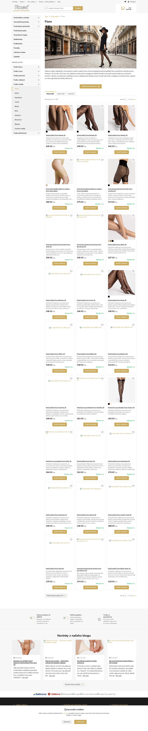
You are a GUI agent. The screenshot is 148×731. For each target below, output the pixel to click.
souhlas (64, 713)
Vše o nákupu (31, 2)
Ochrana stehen (19, 52)
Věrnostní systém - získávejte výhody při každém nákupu (57, 662)
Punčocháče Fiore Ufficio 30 (55, 354)
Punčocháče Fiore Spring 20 (86, 515)
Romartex (18, 120)
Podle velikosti (19, 80)
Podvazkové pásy (20, 31)
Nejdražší (71, 94)
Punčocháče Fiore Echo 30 (86, 461)
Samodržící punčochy (21, 22)
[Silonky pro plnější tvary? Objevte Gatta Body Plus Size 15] (26, 647)
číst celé (25, 678)
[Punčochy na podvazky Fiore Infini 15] (59, 444)
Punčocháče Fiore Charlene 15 (56, 515)
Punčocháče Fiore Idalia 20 (117, 245)
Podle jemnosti (19, 76)
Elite (16, 111)
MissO (17, 106)
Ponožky (17, 48)
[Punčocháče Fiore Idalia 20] (121, 228)
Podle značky (18, 84)
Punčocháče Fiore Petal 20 (117, 300)
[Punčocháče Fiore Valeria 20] (121, 118)
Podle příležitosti (20, 133)
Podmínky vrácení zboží (120, 705)
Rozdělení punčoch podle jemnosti (87, 662)
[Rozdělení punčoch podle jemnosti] (90, 647)
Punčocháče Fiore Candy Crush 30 (119, 515)
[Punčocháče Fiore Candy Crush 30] (121, 498)
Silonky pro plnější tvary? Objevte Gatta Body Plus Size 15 (25, 663)
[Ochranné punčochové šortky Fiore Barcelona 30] (90, 228)
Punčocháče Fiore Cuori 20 (86, 300)
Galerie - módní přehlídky (46, 2)
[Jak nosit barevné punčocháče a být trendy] (122, 647)
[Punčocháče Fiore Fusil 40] (59, 552)
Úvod (46, 16)
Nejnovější (50, 94)
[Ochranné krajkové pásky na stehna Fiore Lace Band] (90, 172)
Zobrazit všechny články (72, 684)
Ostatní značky (20, 129)
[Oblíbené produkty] (125, 2)
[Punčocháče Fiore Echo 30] (90, 444)
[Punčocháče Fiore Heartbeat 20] (121, 444)
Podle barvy (18, 67)
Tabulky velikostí (21, 705)
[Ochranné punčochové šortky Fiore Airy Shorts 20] (90, 552)
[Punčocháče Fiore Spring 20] (90, 498)
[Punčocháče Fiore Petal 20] (121, 283)
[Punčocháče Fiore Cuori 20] (90, 283)
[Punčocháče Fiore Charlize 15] (59, 391)
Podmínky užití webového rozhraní (75, 705)
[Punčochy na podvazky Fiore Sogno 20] (121, 391)
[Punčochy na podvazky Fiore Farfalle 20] (90, 391)
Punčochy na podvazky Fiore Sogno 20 (121, 408)
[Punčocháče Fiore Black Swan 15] (121, 552)
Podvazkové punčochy (22, 26)
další (133, 99)
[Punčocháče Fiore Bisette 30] (121, 337)
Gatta (17, 93)
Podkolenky (18, 44)
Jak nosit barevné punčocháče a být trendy (121, 662)
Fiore (17, 89)
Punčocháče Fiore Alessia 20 (55, 135)
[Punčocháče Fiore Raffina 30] (90, 337)
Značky (22, 2)
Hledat (78, 8)
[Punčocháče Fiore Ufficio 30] (59, 337)
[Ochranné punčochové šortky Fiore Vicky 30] (59, 228)
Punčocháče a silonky (21, 18)
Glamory (18, 115)
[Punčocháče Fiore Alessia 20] (59, 118)
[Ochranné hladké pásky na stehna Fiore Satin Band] (59, 172)
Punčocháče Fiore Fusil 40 (55, 569)
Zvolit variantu (59, 152)
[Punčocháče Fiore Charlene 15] (59, 498)
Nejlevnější (61, 94)
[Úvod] (27, 8)
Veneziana (18, 98)
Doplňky (17, 57)
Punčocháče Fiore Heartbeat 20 (119, 461)
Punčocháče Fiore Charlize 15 (56, 408)
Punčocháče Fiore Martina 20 (56, 300)
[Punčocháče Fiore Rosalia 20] (90, 118)
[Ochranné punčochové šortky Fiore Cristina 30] (121, 172)
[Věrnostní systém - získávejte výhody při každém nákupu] (58, 647)
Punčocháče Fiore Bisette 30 (118, 354)
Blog (59, 2)
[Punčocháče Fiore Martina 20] (59, 283)
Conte (17, 102)
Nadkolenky (18, 39)
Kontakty (15, 2)
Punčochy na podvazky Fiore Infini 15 (58, 461)
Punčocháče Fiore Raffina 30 (86, 354)
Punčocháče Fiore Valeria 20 (117, 135)
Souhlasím (80, 722)
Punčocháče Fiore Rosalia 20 (87, 135)
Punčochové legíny (20, 35)
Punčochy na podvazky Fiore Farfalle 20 (90, 408)
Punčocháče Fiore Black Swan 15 (119, 569)
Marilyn (17, 124)
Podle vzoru (18, 71)
